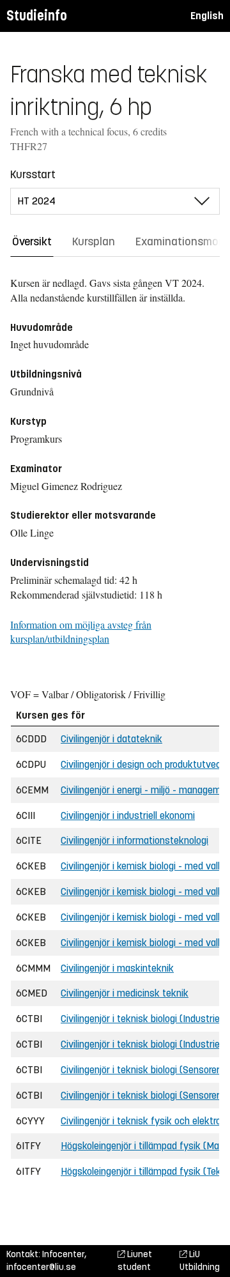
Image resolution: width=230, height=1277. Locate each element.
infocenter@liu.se (41, 1267)
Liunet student (135, 1261)
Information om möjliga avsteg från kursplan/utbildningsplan (80, 632)
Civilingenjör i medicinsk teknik (124, 993)
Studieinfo (36, 15)
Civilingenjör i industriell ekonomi (128, 815)
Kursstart (33, 174)
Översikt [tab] (32, 241)
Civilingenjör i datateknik (111, 739)
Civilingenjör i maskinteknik (117, 968)
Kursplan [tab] (93, 241)
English (207, 16)
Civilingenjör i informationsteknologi (134, 840)
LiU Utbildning (200, 1261)
